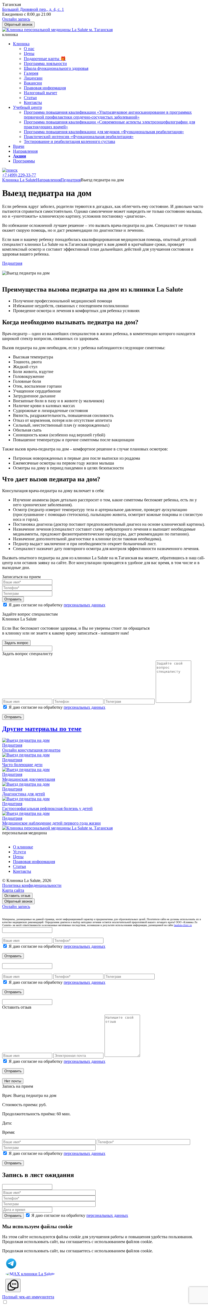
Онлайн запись (16, 906)
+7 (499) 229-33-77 (19, 175)
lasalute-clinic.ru (183, 925)
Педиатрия (12, 263)
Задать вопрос (16, 643)
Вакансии (33, 83)
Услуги (19, 851)
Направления (25, 151)
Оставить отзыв (17, 896)
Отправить (13, 599)
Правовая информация (45, 88)
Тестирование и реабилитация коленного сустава (69, 141)
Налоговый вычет (40, 92)
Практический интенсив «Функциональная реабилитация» (79, 136)
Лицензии (33, 78)
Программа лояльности (45, 63)
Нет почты (12, 1081)
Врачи (18, 146)
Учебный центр (27, 107)
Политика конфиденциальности (31, 885)
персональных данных (84, 605)
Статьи (30, 97)
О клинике (23, 847)
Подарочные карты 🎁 (45, 58)
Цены (29, 53)
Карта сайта (13, 890)
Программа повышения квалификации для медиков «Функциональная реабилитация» (104, 131)
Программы (24, 161)
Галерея (31, 73)
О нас (29, 48)
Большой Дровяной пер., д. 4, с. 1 (33, 9)
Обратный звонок (18, 901)
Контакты (33, 102)
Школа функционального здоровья (56, 68)
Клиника (21, 43)
